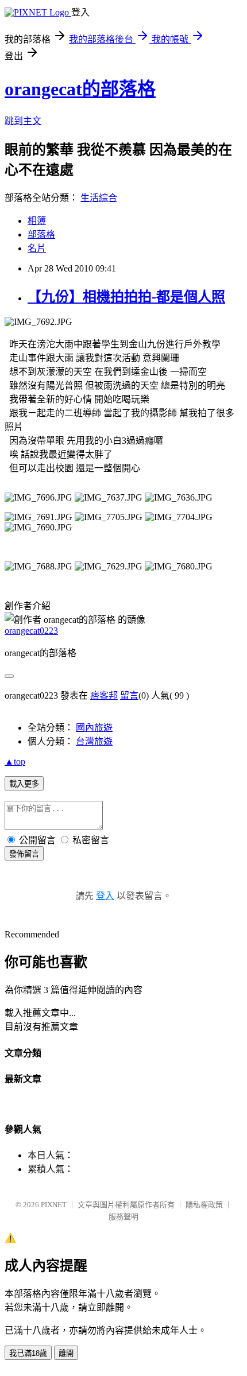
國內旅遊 (94, 727)
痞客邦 (104, 695)
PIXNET (54, 1204)
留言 (129, 695)
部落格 (41, 234)
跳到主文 (23, 121)
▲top (15, 761)
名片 (37, 248)
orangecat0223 (31, 630)
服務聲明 (123, 1216)
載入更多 (24, 784)
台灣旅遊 (94, 741)
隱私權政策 (204, 1204)
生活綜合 (98, 198)
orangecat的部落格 (80, 89)
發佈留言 (24, 854)
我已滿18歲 (28, 1353)
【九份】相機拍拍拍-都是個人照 (126, 296)
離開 (66, 1353)
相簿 (37, 221)
